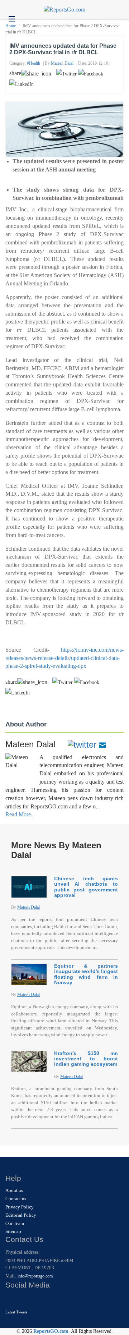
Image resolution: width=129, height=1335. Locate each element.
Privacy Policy (19, 1207)
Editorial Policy (20, 1215)
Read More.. (19, 814)
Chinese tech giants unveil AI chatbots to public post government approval (86, 887)
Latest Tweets (16, 1312)
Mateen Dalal (62, 63)
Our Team (14, 1223)
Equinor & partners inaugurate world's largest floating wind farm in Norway (86, 974)
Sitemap (13, 1231)
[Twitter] (82, 744)
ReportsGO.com (50, 1331)
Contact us (15, 1198)
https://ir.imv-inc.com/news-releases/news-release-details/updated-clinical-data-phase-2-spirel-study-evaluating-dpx (64, 658)
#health (33, 63)
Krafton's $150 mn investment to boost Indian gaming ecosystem (86, 1058)
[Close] (11, 1299)
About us (14, 1190)
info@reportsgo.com (35, 1276)
